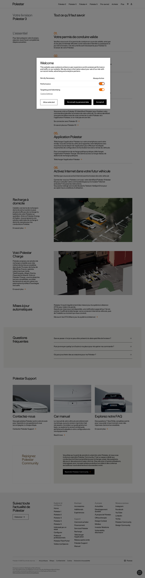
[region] (73, 83)
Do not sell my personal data (78, 102)
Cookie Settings (46, 94)
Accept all (100, 102)
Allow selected (49, 102)
